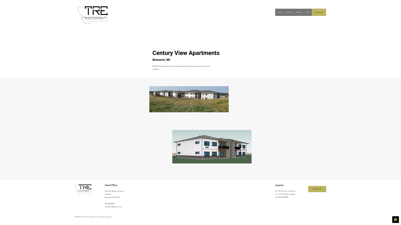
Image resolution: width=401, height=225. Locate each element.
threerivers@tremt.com (113, 207)
